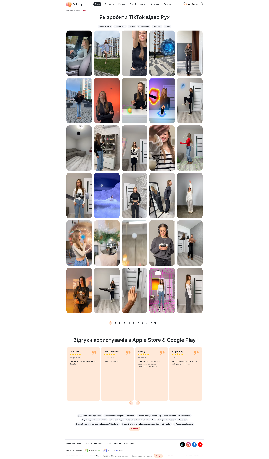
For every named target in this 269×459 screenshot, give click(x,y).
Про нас (167, 4)
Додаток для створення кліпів (94, 420)
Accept (158, 456)
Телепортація (120, 26)
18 (155, 323)
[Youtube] (200, 444)
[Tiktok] (182, 444)
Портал (132, 26)
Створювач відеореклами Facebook (172, 420)
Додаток (117, 443)
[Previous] (131, 403)
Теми (97, 4)
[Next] (159, 323)
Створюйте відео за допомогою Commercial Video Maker (132, 420)
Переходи (109, 4)
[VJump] (74, 4)
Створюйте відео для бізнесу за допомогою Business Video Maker (164, 416)
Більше (134, 429)
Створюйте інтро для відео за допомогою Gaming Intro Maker (146, 424)
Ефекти (121, 4)
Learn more (169, 456)
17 (151, 323)
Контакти (155, 4)
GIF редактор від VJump (183, 424)
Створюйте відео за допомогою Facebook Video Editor (97, 424)
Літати (167, 26)
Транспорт (157, 26)
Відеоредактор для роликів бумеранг (119, 416)
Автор (143, 4)
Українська (193, 4)
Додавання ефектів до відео (89, 416)
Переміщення (143, 26)
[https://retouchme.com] (93, 450)
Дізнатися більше (79, 72)
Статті (133, 4)
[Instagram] (188, 444)
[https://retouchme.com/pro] (113, 450)
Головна (69, 10)
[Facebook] (194, 444)
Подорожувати (105, 26)
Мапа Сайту (129, 443)
